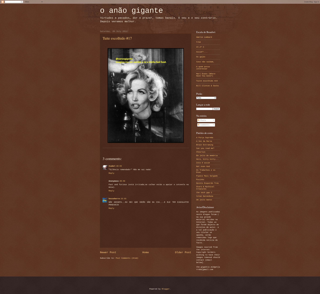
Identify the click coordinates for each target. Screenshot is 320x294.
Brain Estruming (204, 145)
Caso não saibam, (205, 62)
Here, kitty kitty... (207, 159)
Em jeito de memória (207, 156)
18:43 (119, 166)
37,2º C (200, 47)
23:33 (123, 199)
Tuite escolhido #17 (117, 38)
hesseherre (114, 199)
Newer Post (108, 252)
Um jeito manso (204, 200)
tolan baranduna (204, 196)
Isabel (112, 166)
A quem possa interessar (203, 68)
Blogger (166, 289)
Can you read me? (205, 148)
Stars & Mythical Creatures (205, 188)
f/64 (198, 42)
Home (145, 252)
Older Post (183, 252)
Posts (202, 120)
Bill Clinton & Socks (207, 86)
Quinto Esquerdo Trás (207, 183)
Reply (111, 173)
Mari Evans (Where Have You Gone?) (205, 75)
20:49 (122, 181)
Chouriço (200, 152)
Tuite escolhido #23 (207, 81)
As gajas (200, 57)
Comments (204, 125)
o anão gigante (131, 10)
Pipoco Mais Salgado (207, 176)
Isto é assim (203, 163)
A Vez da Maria (204, 141)
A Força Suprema (204, 138)
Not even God (203, 166)
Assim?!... (202, 52)
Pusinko (200, 180)
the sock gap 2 (204, 193)
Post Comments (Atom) (127, 258)
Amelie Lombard (204, 37)
